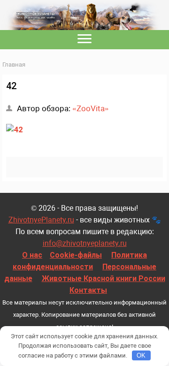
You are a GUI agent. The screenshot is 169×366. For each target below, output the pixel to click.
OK (141, 355)
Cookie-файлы (76, 255)
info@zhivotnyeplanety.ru (85, 243)
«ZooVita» (90, 108)
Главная (13, 64)
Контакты (88, 290)
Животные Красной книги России (103, 278)
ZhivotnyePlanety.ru (41, 219)
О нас (32, 255)
